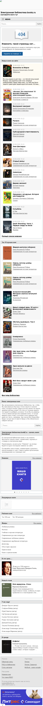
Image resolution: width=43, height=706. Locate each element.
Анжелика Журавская (20, 298)
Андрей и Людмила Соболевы (23, 198)
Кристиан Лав (17, 368)
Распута (16, 121)
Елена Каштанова (19, 339)
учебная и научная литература (12, 532)
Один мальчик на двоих (22, 366)
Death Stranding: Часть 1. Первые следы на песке (23, 224)
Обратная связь (7, 662)
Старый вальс (19, 161)
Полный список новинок (12, 236)
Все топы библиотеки (11, 395)
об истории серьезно (9, 547)
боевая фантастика (19, 326)
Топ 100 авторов (17, 517)
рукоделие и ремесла (20, 99)
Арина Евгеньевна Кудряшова (23, 108)
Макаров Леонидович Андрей (23, 70)
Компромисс (18, 337)
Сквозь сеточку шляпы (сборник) (22, 264)
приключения (6, 550)
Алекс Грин (17, 311)
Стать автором (7, 667)
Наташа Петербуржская (21, 163)
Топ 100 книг (6, 517)
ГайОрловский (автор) (9, 614)
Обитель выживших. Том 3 (24, 322)
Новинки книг (6, 674)
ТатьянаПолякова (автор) (10, 625)
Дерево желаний (19, 183)
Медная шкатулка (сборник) (24, 247)
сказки (15, 200)
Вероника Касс (18, 355)
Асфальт (15, 641)
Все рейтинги (36, 513)
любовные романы (8, 527)
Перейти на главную (11, 54)
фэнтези (4, 529)
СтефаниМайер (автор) (10, 608)
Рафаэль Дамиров (19, 324)
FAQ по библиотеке (8, 664)
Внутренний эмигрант (21, 106)
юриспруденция (18, 136)
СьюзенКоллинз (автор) (10, 617)
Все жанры (37, 523)
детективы (5, 544)
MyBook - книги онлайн (33, 667)
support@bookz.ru (8, 683)
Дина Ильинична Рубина (21, 249)
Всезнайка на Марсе (21, 68)
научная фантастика (20, 151)
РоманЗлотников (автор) (10, 620)
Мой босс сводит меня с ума (24, 381)
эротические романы (20, 370)
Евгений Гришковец (19, 644)
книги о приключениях (9, 552)
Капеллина (17, 172)
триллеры (16, 187)
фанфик (15, 230)
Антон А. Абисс (18, 149)
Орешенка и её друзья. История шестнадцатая (26, 195)
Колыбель (17, 209)
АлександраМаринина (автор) (12, 631)
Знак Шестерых (19, 146)
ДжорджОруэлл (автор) (10, 605)
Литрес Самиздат (31, 664)
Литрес (27, 662)
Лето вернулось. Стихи (21, 584)
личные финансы (19, 313)
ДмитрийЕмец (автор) (9, 623)
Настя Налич (17, 228)
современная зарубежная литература (14, 541)
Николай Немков (18, 134)
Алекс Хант (17, 383)
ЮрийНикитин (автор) (9, 611)
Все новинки (37, 458)
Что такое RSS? (7, 677)
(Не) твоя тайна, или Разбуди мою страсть (25, 352)
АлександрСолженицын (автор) (12, 628)
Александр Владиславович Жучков (25, 97)
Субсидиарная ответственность (26, 132)
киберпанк (16, 72)
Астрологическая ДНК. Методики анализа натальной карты (25, 293)
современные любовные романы (13, 538)
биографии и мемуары (21, 110)
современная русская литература (13, 535)
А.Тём (15, 211)
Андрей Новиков (18, 185)
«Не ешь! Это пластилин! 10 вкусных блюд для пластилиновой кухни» (24, 93)
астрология (17, 300)
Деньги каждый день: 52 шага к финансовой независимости (25, 308)
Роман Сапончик (18, 123)
